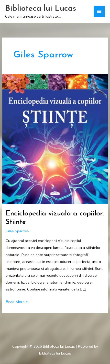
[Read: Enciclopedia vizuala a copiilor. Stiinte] (55, 138)
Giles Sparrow (17, 231)
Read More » (17, 301)
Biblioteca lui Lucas (40, 9)
